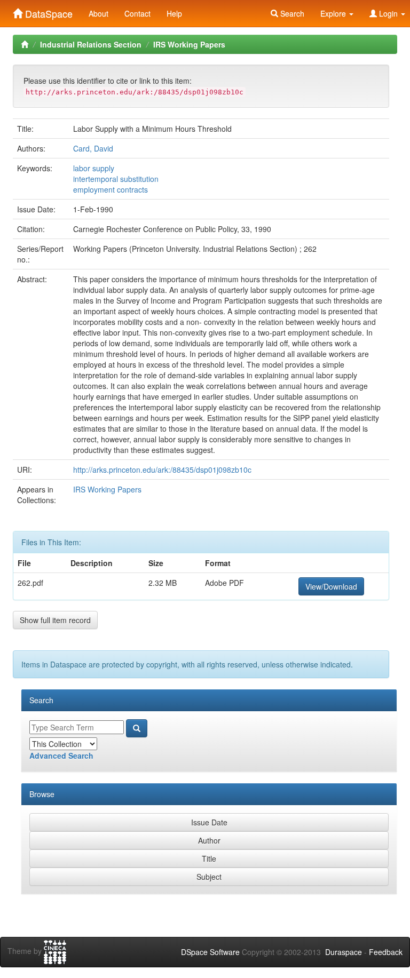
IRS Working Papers (189, 44)
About (98, 13)
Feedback (386, 952)
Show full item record (55, 620)
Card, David (93, 148)
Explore (334, 13)
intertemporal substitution (116, 178)
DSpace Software (210, 952)
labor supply (93, 168)
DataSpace (47, 11)
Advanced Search (61, 755)
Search (291, 13)
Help (174, 13)
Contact (137, 13)
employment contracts (110, 189)
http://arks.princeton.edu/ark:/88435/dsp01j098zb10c (162, 469)
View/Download (331, 586)
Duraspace (343, 952)
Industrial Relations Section (90, 44)
